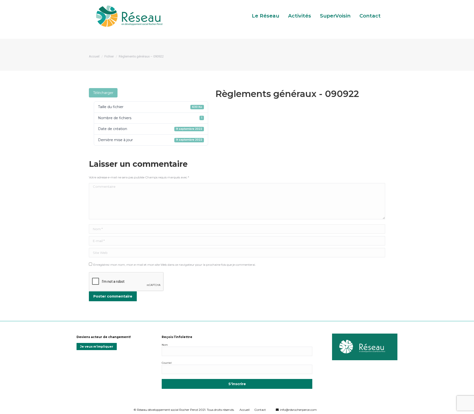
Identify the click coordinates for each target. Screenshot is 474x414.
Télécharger (103, 93)
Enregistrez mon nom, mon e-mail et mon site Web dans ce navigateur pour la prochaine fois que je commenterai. (174, 264)
